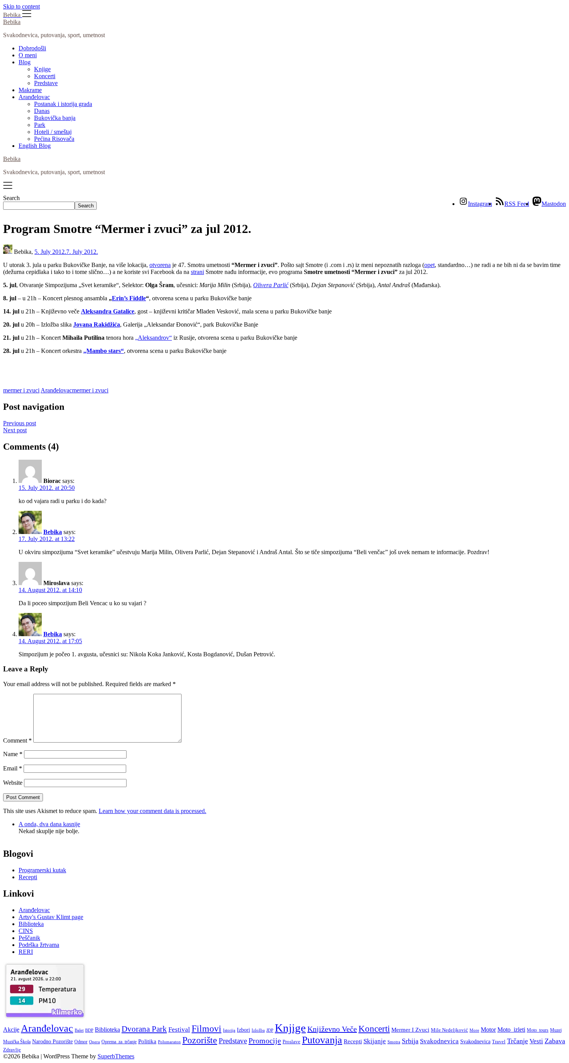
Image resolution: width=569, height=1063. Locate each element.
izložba (258, 1030)
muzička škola (17, 1041)
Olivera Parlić (270, 285)
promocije (265, 1040)
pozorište (199, 1040)
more (474, 1030)
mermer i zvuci (21, 390)
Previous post (19, 423)
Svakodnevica (439, 1041)
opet (429, 265)
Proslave (291, 1041)
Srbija (410, 1041)
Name (12, 754)
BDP (89, 1030)
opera (94, 1042)
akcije (11, 1029)
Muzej (556, 1030)
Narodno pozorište (52, 1041)
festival (179, 1029)
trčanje (517, 1041)
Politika (147, 1041)
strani (197, 272)
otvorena (160, 265)
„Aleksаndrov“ (153, 337)
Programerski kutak (42, 870)
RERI (26, 951)
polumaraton (169, 1041)
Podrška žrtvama (39, 944)
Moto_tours (537, 1030)
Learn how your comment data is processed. (152, 811)
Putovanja (322, 1040)
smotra (393, 1041)
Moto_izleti (511, 1029)
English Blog (35, 145)
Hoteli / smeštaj (53, 131)
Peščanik (29, 938)
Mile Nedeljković (449, 1030)
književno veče (332, 1029)
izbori (243, 1030)
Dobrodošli (32, 48)
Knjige (42, 69)
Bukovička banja (54, 118)
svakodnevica (475, 1041)
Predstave (46, 83)
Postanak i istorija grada (63, 104)
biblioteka (107, 1029)
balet (79, 1030)
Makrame (30, 90)
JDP (269, 1030)
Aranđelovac (34, 97)
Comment (17, 740)
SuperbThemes (116, 1056)
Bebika (12, 22)
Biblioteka (31, 924)
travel (499, 1041)
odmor (80, 1041)
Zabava (555, 1041)
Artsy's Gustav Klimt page (51, 917)
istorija (229, 1030)
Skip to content (21, 6)
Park (39, 125)
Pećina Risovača (54, 138)
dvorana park (144, 1029)
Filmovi (206, 1028)
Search (11, 198)
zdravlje (12, 1050)
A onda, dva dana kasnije (49, 824)
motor (488, 1029)
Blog (25, 62)
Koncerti (44, 76)
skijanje (374, 1041)
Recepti (28, 877)
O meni (28, 55)
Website (12, 782)
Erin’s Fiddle (129, 298)
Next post (15, 430)
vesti (536, 1041)
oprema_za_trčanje (119, 1041)
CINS (26, 931)
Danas (42, 111)
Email (12, 768)
